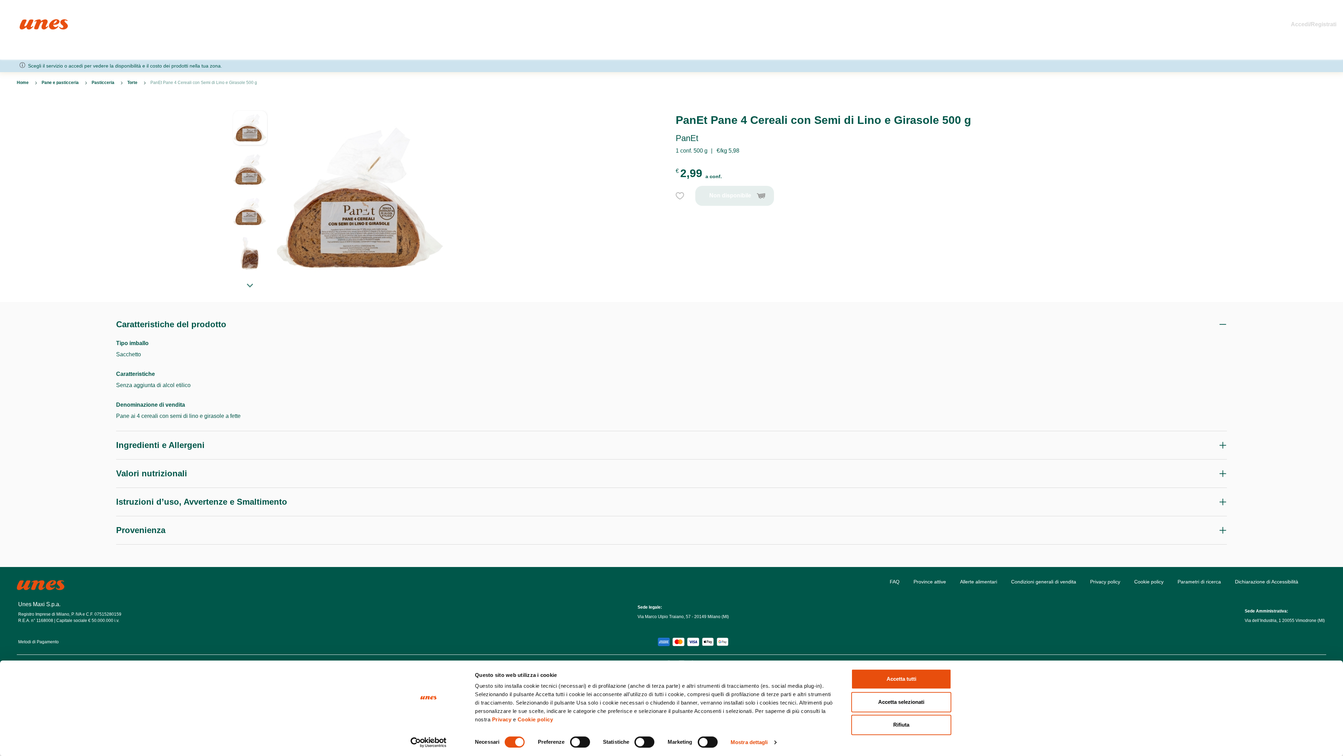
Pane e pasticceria (60, 82)
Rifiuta (901, 725)
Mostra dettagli (749, 742)
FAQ (895, 581)
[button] (250, 131)
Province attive (930, 581)
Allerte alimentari (978, 581)
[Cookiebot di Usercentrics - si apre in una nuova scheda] (428, 742)
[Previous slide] (250, 104)
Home (27, 22)
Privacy (502, 719)
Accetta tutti (901, 679)
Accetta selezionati (901, 702)
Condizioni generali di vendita (1043, 581)
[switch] (580, 742)
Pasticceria (103, 82)
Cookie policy (535, 719)
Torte (132, 82)
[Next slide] (250, 285)
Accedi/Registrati (1313, 24)
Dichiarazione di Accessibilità (1266, 581)
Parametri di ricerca (1199, 581)
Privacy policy (1105, 581)
